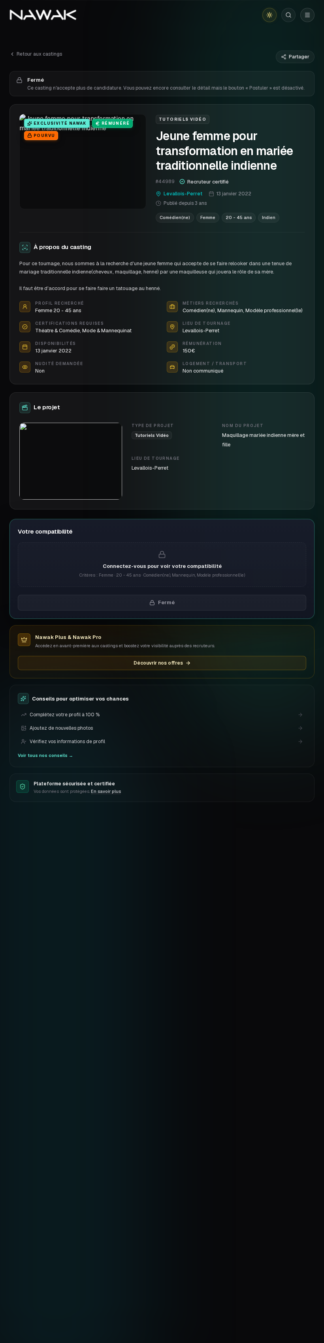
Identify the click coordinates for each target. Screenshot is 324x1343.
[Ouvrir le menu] (307, 15)
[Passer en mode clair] (269, 15)
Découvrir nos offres (158, 663)
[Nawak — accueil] (42, 15)
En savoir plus (106, 791)
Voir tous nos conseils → (45, 755)
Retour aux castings (39, 54)
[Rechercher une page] (288, 15)
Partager (299, 57)
